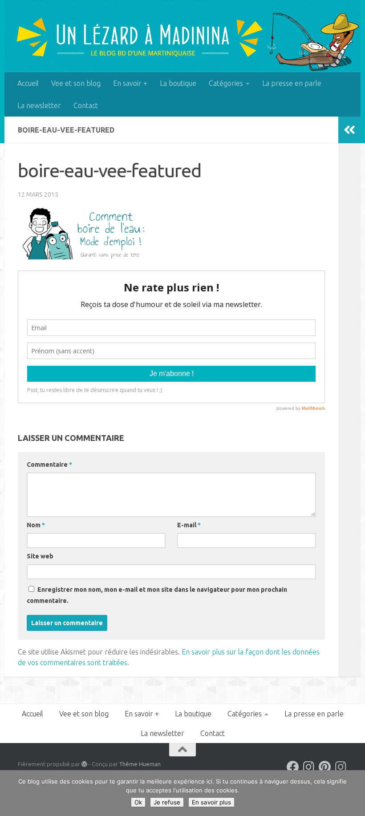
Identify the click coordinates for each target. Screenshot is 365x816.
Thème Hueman (140, 764)
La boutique (178, 83)
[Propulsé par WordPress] (84, 764)
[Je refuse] (353, 793)
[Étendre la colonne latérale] (349, 130)
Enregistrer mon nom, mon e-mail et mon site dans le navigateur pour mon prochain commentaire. (157, 595)
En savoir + (130, 83)
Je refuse (167, 802)
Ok (138, 802)
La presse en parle (291, 83)
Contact (85, 105)
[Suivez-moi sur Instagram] (309, 767)
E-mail (189, 525)
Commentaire (49, 464)
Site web (40, 556)
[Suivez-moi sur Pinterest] (325, 767)
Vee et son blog (76, 83)
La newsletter (39, 105)
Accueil (28, 83)
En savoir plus (211, 802)
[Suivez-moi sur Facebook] (293, 767)
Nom (36, 525)
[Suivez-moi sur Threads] (341, 767)
